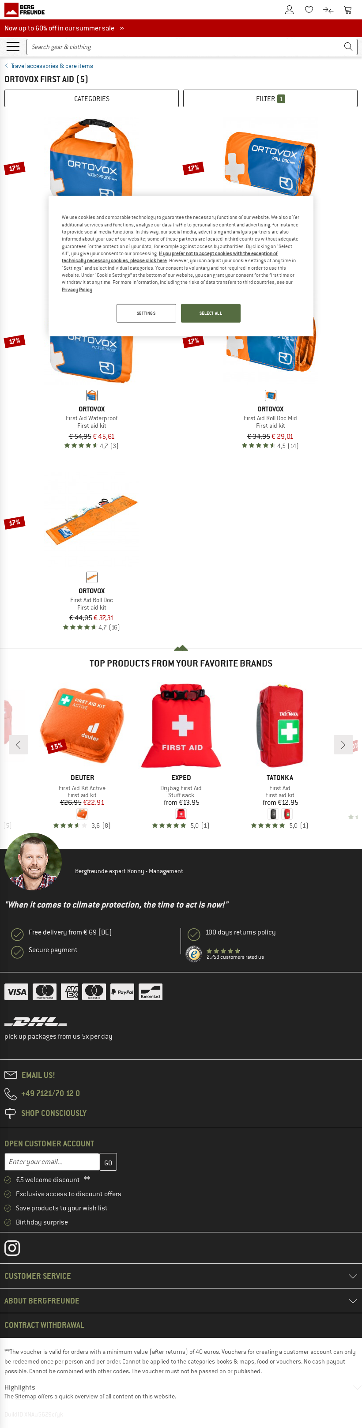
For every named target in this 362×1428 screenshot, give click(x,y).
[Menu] (13, 46)
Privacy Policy (77, 289)
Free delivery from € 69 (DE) (70, 932)
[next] (343, 744)
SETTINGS (146, 313)
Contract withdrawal (44, 1325)
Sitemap (26, 1396)
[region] (181, 266)
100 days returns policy (240, 932)
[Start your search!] (349, 47)
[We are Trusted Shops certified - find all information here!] (194, 954)
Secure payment (53, 950)
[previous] (18, 744)
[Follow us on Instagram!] (18, 1250)
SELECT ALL (211, 313)
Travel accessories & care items (52, 66)
